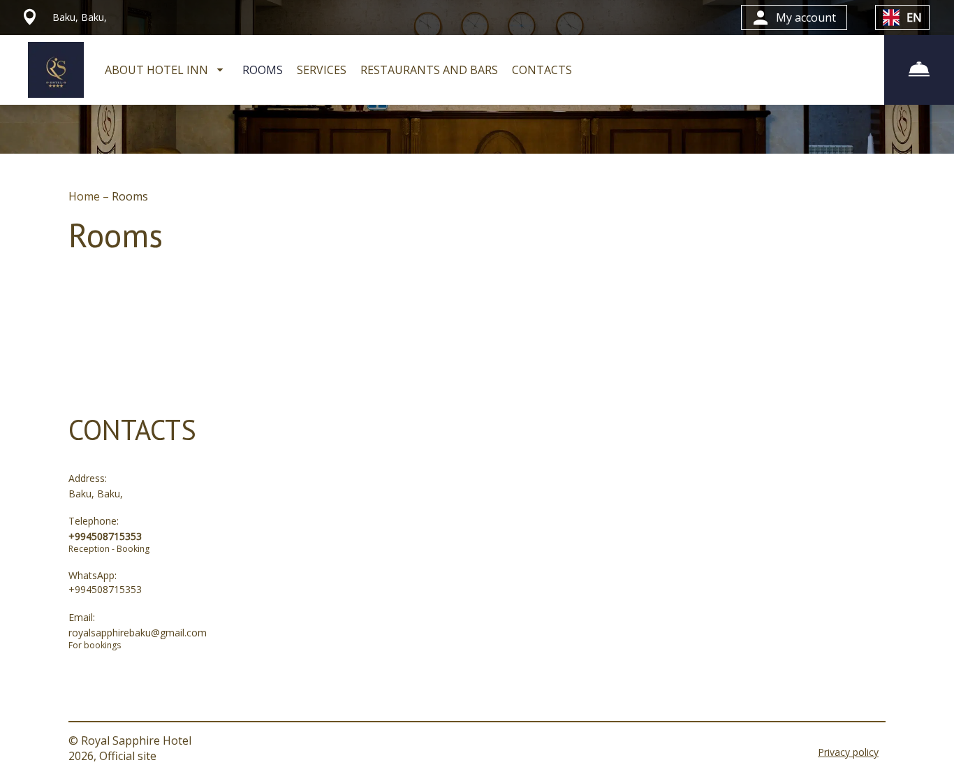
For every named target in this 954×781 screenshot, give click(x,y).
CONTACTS (542, 70)
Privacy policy (848, 752)
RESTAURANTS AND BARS (429, 70)
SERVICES (321, 70)
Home (85, 196)
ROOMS (262, 70)
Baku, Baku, (95, 493)
